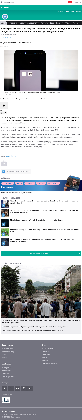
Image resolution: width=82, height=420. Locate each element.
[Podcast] (2, 113)
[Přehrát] (4, 105)
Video (68, 23)
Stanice (4, 355)
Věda (3, 23)
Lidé (52, 23)
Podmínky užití (25, 414)
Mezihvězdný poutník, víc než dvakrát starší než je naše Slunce (37, 220)
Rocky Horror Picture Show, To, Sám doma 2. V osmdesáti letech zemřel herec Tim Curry (32, 331)
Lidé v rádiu (46, 355)
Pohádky (29, 183)
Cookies (4, 414)
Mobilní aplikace (8, 377)
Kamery (78, 11)
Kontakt (45, 361)
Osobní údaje (13, 414)
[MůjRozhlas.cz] (4, 47)
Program (60, 11)
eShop (4, 358)
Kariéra (44, 358)
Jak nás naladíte (48, 349)
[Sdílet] (5, 113)
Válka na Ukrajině (8, 349)
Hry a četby (7, 183)
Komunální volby (8, 352)
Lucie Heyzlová (12, 156)
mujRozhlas (5, 178)
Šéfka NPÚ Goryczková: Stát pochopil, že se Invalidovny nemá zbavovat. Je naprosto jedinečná (35, 327)
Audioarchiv (69, 11)
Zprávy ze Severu (7, 37)
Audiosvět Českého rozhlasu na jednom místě (16, 193)
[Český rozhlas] (7, 2)
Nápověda (45, 352)
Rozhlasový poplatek (49, 364)
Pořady (22, 23)
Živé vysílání (52, 183)
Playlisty (44, 23)
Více (76, 23)
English (34, 414)
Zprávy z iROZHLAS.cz (11, 263)
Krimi (18, 183)
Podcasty (5, 374)
